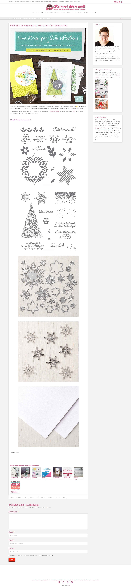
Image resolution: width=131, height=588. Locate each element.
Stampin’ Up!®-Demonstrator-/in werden (62, 580)
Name (11, 532)
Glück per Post (33, 497)
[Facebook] (115, 2)
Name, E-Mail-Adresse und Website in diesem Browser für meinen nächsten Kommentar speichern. (31, 555)
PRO (69, 585)
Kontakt (76, 580)
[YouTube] (117, 2)
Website (12, 548)
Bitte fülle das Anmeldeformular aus (103, 128)
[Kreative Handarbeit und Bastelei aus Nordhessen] (65, 7)
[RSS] (121, 2)
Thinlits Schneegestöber (47, 497)
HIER (74, 111)
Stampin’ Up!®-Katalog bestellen (41, 580)
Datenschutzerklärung (92, 580)
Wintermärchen (61, 497)
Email (11, 540)
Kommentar (13, 512)
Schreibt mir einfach (54, 111)
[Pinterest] (119, 2)
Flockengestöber (21, 497)
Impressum (82, 580)
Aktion (11, 497)
